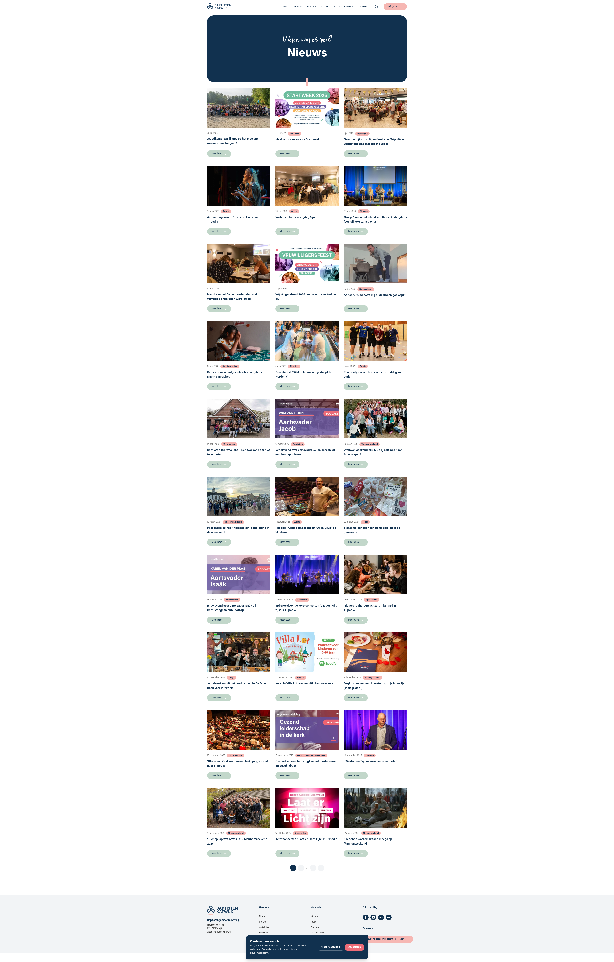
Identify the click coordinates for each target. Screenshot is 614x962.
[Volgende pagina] (321, 868)
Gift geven (393, 7)
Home (285, 7)
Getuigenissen (365, 289)
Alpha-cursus (371, 600)
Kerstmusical (300, 833)
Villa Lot (300, 678)
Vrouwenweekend (369, 444)
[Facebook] (366, 917)
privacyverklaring (259, 953)
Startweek (294, 134)
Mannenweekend (236, 833)
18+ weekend (229, 444)
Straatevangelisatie (233, 522)
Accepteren (354, 947)
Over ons (345, 7)
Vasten (294, 211)
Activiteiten (314, 7)
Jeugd (365, 522)
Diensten (364, 211)
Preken (262, 922)
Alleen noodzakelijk (331, 947)
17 (313, 868)
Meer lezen (217, 154)
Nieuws (330, 7)
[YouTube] (373, 917)
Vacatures (264, 933)
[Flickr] (389, 917)
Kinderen (315, 916)
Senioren (315, 927)
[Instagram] (381, 917)
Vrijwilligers (362, 134)
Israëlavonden (232, 600)
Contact (364, 7)
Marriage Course (372, 678)
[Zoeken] (376, 7)
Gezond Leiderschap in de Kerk (311, 755)
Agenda (297, 7)
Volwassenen (317, 933)
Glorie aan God (235, 755)
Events (226, 211)
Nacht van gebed (229, 366)
